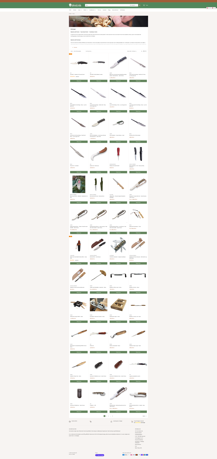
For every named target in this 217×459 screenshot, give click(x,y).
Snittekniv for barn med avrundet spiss (77, 287)
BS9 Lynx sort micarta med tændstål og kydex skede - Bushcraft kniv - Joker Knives (118, 75)
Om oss (99, 9)
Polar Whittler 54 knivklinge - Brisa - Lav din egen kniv (78, 105)
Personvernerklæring (139, 439)
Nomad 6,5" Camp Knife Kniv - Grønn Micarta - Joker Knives (138, 197)
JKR (90, 164)
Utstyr (79, 9)
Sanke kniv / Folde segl (94, 165)
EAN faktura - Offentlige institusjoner (139, 442)
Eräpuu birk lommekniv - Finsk (135, 226)
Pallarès (111, 194)
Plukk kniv (92, 345)
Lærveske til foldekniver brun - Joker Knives (118, 376)
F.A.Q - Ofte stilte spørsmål (140, 436)
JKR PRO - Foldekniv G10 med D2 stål (77, 74)
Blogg (109, 9)
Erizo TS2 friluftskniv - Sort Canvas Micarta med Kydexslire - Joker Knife (98, 136)
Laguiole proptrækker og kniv (134, 376)
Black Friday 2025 (138, 447)
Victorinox (112, 255)
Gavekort (104, 9)
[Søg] (139, 5)
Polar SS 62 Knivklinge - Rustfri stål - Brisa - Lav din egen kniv (137, 75)
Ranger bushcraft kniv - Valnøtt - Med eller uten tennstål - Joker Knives (79, 227)
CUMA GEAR (72, 255)
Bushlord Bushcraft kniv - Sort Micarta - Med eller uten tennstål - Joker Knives (118, 227)
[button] (211, 8)
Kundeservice (92, 9)
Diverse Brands (113, 164)
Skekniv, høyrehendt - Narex (115, 345)
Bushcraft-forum (115, 9)
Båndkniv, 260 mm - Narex (134, 287)
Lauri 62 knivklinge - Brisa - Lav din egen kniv (118, 104)
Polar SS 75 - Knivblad (74, 165)
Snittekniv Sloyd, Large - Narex (135, 345)
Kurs (136, 446)
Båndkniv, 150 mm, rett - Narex (135, 316)
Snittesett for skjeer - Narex (115, 316)
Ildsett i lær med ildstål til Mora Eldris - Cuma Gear (78, 257)
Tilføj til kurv (79, 80)
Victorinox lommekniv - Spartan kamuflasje (118, 256)
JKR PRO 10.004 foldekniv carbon (96, 74)
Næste (144, 416)
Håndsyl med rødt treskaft (114, 165)
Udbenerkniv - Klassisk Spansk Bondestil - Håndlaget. (118, 197)
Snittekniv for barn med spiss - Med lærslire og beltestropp (138, 257)
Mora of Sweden (132, 164)
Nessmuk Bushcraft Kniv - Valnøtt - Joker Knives (137, 406)
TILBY (70, 9)
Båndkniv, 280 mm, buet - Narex (115, 287)
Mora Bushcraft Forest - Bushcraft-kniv (97, 196)
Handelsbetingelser (138, 434)
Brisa (71, 103)
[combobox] (106, 5)
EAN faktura (122, 9)
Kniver (74, 13)
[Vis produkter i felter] (143, 51)
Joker (91, 133)
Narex (91, 285)
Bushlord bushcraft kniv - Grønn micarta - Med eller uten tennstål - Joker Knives (98, 227)
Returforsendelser (138, 432)
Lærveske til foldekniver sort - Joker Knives (98, 376)
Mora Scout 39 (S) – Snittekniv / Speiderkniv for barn (79, 197)
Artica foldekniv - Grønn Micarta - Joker (117, 135)
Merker (85, 9)
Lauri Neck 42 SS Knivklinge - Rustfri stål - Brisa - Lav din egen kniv (78, 136)
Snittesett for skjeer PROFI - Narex (76, 316)
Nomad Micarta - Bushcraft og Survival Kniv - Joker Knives (118, 406)
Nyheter (74, 9)
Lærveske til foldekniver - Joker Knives (77, 405)
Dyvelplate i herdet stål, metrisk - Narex (97, 316)
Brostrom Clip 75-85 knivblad (134, 135)
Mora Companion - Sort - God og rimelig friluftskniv (136, 166)
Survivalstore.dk (93, 255)
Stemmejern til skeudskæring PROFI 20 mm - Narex (78, 346)
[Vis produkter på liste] (145, 51)
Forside (70, 13)
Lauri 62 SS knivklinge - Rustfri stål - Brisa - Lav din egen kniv (98, 105)
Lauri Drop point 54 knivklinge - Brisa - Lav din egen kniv (138, 105)
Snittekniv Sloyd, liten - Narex (75, 376)
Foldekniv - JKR (93, 405)
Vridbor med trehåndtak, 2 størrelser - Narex (98, 287)
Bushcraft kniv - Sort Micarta (95, 256)
